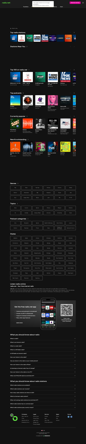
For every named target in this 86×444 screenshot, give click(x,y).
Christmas (59, 212)
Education (26, 223)
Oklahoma (71, 263)
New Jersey (70, 258)
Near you (49, 6)
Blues (37, 197)
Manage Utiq (35, 422)
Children (71, 207)
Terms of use (35, 416)
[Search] (51, 3)
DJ (15, 212)
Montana (26, 258)
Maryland (26, 253)
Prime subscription (49, 422)
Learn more (19, 322)
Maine (15, 253)
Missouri (15, 258)
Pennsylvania (26, 268)
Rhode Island (48, 268)
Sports (37, 207)
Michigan (48, 253)
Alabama (15, 238)
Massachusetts (37, 253)
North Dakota (48, 263)
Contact (46, 416)
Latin (48, 197)
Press (23, 418)
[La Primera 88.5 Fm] (52, 38)
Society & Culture (71, 228)
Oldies (70, 187)
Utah (37, 273)
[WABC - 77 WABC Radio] (60, 38)
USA (44, 430)
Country (59, 187)
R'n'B (70, 197)
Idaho (70, 243)
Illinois (15, 248)
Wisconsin (26, 278)
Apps (46, 418)
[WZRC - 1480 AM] (21, 38)
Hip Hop (37, 187)
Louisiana (71, 248)
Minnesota (59, 253)
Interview (49, 212)
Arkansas (48, 238)
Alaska (26, 238)
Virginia (59, 273)
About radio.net (25, 416)
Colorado (71, 238)
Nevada (48, 258)
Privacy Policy (36, 418)
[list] (43, 38)
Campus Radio (37, 212)
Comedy (26, 212)
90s (59, 197)
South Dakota (71, 268)
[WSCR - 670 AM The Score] (68, 38)
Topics (61, 6)
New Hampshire (59, 258)
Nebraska (37, 258)
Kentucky (60, 248)
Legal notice (35, 420)
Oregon (15, 268)
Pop (15, 187)
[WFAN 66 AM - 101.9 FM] (13, 38)
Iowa (37, 248)
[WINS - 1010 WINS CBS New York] (37, 38)
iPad (57, 418)
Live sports (41, 6)
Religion (59, 207)
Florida (37, 243)
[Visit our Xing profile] (71, 417)
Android (57, 420)
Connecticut (15, 243)
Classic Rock (26, 197)
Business (26, 228)
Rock (26, 187)
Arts (15, 223)
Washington (70, 273)
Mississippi (70, 253)
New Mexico (15, 263)
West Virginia (15, 278)
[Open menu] (83, 3)
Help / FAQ (47, 420)
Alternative (26, 192)
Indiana (26, 248)
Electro (15, 192)
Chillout (48, 187)
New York (26, 263)
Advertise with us (25, 420)
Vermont (48, 273)
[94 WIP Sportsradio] (29, 38)
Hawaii (59, 243)
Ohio (60, 263)
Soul (15, 197)
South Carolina (59, 268)
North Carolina (37, 263)
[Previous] (70, 32)
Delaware (26, 243)
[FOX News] (44, 38)
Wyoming (37, 278)
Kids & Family (60, 223)
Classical (48, 192)
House (59, 192)
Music (70, 212)
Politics (48, 207)
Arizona (37, 238)
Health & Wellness (48, 223)
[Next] (74, 32)
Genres (55, 6)
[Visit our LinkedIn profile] (68, 417)
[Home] (10, 28)
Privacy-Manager (36, 424)
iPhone (57, 416)
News (15, 207)
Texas (26, 273)
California (60, 238)
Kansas (48, 248)
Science (15, 228)
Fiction (37, 228)
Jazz (71, 192)
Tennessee (15, 273)
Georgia (48, 243)
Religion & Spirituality (59, 228)
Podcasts (33, 6)
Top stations (25, 6)
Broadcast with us (25, 422)
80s (37, 192)
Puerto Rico (37, 268)
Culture (26, 207)
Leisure (70, 223)
